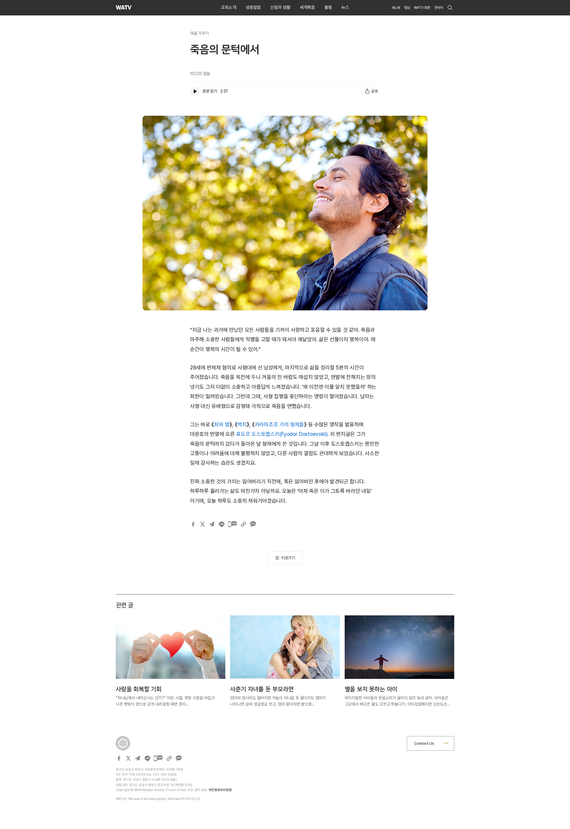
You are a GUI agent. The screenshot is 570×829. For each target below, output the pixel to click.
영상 (407, 8)
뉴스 (345, 7)
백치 (242, 424)
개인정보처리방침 (220, 790)
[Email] (212, 524)
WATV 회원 (422, 8)
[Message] (232, 524)
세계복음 (307, 7)
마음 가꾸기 (199, 33)
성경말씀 (253, 7)
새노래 (395, 8)
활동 (328, 7)
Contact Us (424, 743)
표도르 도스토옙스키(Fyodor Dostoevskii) (281, 434)
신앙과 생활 (280, 7)
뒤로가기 (288, 557)
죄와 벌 (221, 424)
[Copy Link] (243, 524)
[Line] (221, 524)
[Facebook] (193, 524)
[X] (202, 524)
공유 (374, 91)
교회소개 (228, 7)
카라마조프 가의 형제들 (279, 424)
